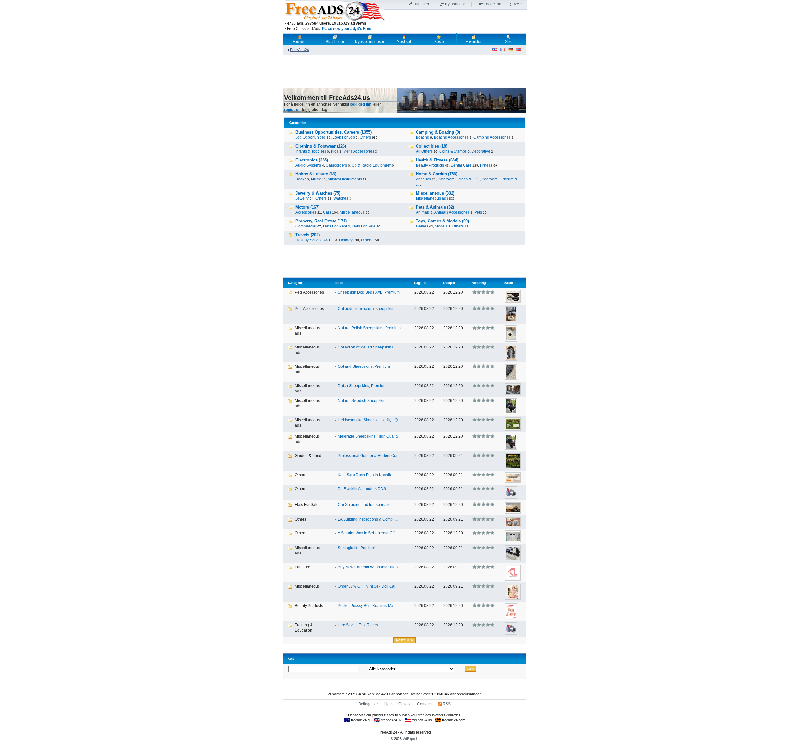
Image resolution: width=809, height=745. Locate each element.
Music (316, 179)
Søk (508, 41)
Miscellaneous (352, 212)
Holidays (346, 240)
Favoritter (473, 41)
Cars (327, 212)
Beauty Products (430, 165)
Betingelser (368, 704)
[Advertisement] (456, 22)
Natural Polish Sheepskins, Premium (369, 328)
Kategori (295, 283)
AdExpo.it (410, 739)
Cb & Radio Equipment (371, 165)
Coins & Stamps (453, 151)
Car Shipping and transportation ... (367, 504)
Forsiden (300, 41)
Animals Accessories (452, 212)
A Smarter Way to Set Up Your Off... (367, 533)
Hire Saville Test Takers (358, 625)
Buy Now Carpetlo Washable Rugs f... (370, 567)
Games (422, 226)
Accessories (305, 212)
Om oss (404, 704)
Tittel (338, 283)
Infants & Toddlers (310, 151)
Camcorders (336, 165)
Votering (479, 283)
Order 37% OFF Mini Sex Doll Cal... (368, 586)
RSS (447, 704)
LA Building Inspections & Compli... (368, 519)
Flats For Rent (335, 226)
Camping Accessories (492, 137)
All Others (424, 151)
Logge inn (492, 4)
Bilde (508, 283)
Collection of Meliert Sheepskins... (367, 347)
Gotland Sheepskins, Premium (364, 366)
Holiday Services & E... (314, 240)
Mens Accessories (358, 151)
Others (365, 137)
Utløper (449, 283)
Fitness (486, 165)
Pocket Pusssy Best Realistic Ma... (367, 605)
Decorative (480, 151)
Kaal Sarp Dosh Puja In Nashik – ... (368, 475)
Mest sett (404, 41)
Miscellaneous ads (432, 198)
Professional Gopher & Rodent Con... (369, 455)
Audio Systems (308, 165)
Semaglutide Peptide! (356, 548)
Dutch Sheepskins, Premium (362, 386)
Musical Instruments (345, 179)
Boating (422, 137)
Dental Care (461, 165)
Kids (334, 151)
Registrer (421, 4)
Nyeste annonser (369, 41)
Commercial (305, 226)
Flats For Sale (363, 226)
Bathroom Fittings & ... (456, 179)
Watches (340, 198)
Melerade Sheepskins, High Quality (368, 436)
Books (300, 179)
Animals (423, 212)
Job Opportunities (310, 137)
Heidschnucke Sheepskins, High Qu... (370, 420)
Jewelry (302, 198)
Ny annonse (455, 4)
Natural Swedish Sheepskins (362, 400)
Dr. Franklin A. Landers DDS (362, 489)
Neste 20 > (404, 640)
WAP (517, 4)
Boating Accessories (451, 137)
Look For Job (343, 137)
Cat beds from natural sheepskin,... (367, 308)
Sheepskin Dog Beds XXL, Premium (369, 292)
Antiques (423, 179)
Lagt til (420, 283)
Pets (478, 212)
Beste (439, 41)
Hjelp (388, 704)
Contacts (424, 704)
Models (441, 226)
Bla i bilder (335, 41)
